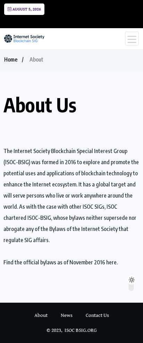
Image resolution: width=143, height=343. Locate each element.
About (41, 315)
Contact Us (97, 315)
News (67, 315)
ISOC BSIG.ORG (81, 330)
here (111, 262)
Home (10, 59)
